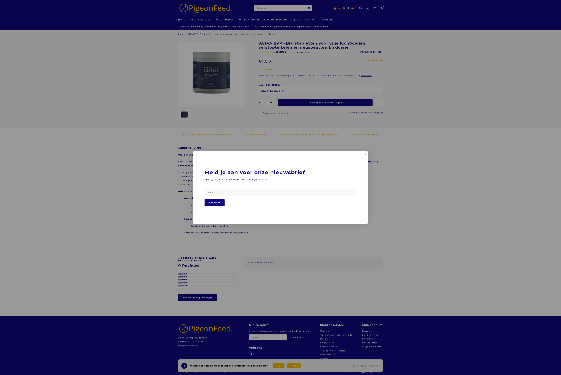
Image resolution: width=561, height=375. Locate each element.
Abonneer (214, 202)
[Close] (365, 154)
